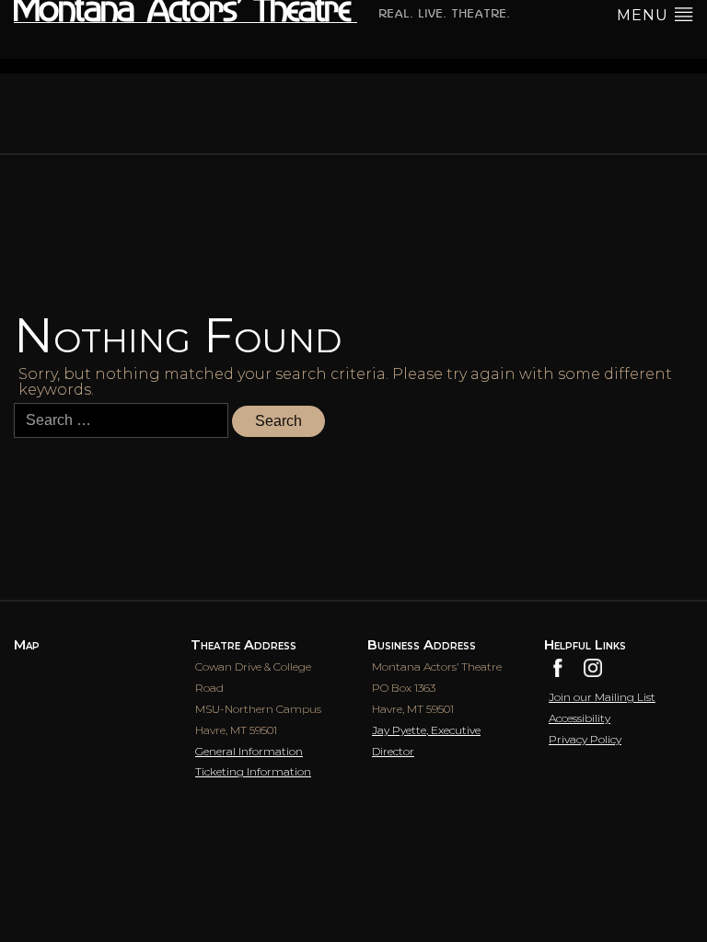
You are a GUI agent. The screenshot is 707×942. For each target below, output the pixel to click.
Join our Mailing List (602, 697)
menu (645, 15)
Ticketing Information (253, 771)
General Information (249, 751)
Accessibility (579, 718)
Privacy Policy (585, 739)
